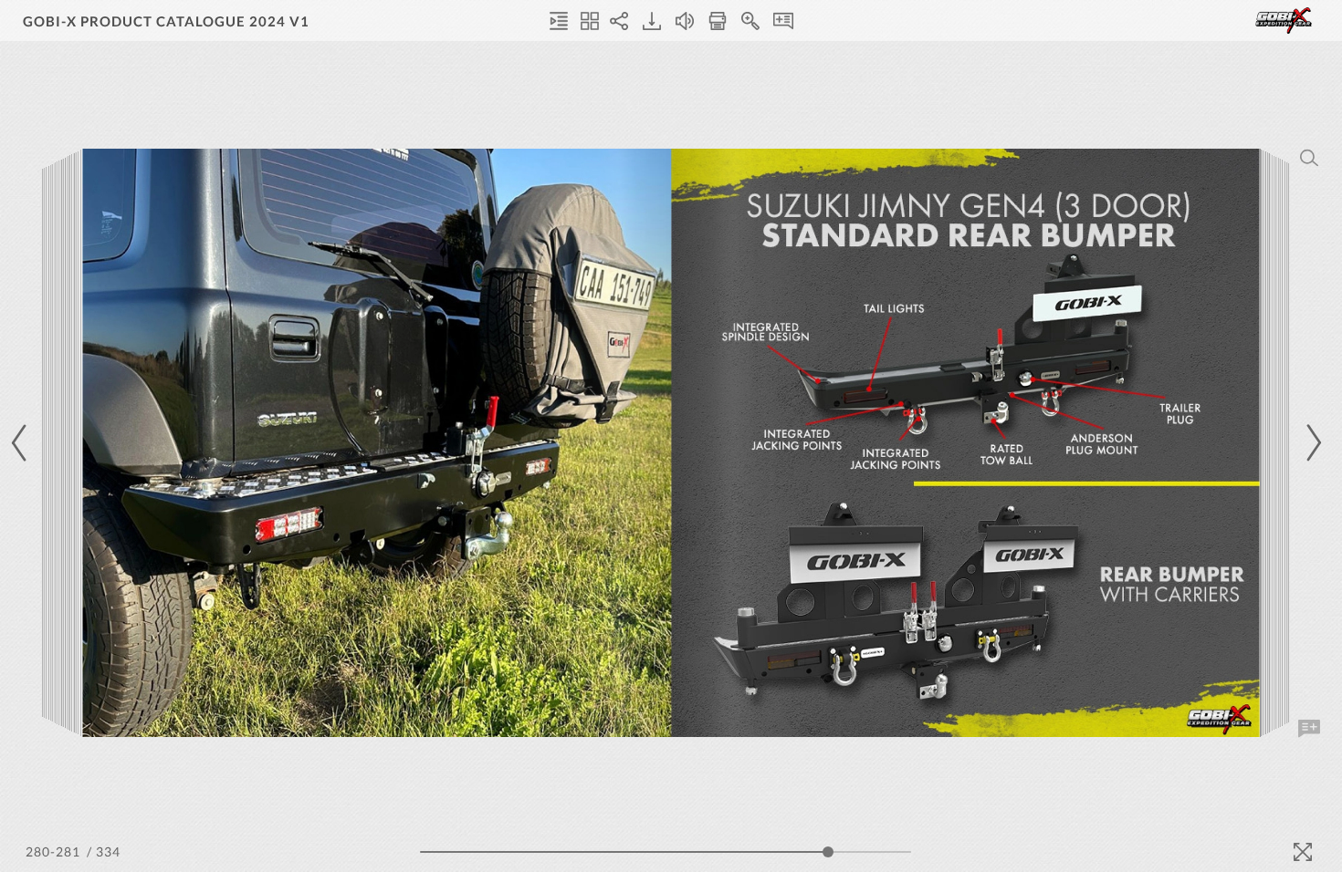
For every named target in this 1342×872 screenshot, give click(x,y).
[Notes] (783, 21)
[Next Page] (1311, 443)
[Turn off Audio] (684, 21)
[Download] (652, 21)
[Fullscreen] (1303, 852)
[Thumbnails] (590, 21)
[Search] (1309, 157)
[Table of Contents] (558, 21)
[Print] (717, 21)
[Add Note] (1309, 728)
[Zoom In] (750, 21)
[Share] (619, 21)
